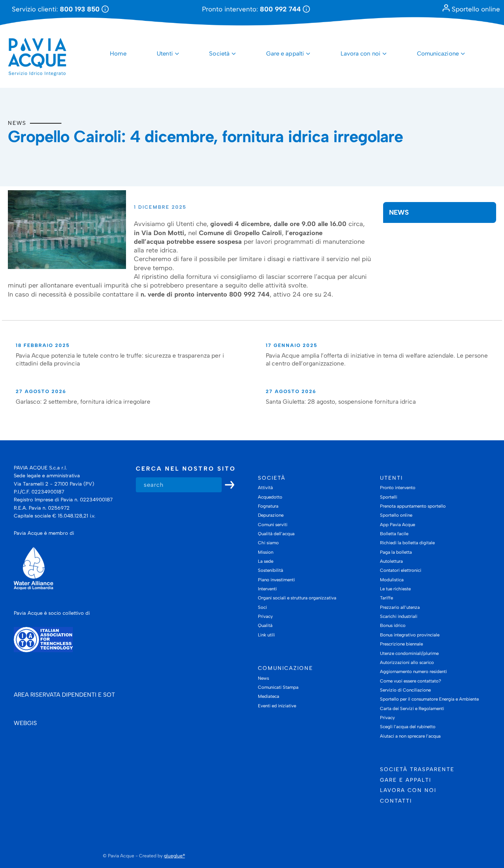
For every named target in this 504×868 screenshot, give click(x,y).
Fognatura (268, 506)
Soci (262, 607)
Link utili (266, 635)
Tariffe (386, 598)
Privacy (265, 616)
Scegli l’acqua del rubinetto (407, 726)
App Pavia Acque (397, 524)
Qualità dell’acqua (276, 533)
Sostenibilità (270, 570)
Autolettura (391, 561)
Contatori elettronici (400, 570)
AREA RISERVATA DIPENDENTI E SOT (64, 694)
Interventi (267, 589)
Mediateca (268, 696)
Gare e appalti (285, 53)
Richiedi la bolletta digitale (407, 542)
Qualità (265, 625)
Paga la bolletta (396, 552)
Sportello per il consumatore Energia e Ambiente (429, 699)
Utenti (165, 53)
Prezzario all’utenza (400, 607)
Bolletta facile (394, 533)
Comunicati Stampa (278, 687)
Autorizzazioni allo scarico (407, 662)
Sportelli (388, 497)
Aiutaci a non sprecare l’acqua (410, 736)
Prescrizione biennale (401, 644)
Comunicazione (438, 53)
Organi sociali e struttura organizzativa (297, 598)
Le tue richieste (395, 589)
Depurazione (271, 515)
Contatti (396, 801)
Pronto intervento (397, 487)
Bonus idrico (393, 625)
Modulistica (392, 579)
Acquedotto (270, 497)
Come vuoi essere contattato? (410, 681)
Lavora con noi (360, 53)
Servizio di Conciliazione (405, 690)
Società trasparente (417, 769)
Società (219, 53)
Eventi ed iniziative (277, 705)
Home (118, 53)
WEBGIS (25, 723)
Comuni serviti (272, 524)
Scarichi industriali (398, 616)
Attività (265, 487)
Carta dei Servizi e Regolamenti (412, 708)
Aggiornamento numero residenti (413, 671)
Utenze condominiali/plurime (409, 653)
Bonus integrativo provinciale (409, 635)
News (17, 123)
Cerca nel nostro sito (186, 468)
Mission (265, 552)
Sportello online (475, 9)
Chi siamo (268, 542)
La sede (265, 561)
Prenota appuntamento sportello (413, 506)
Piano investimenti (276, 579)
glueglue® (174, 856)
